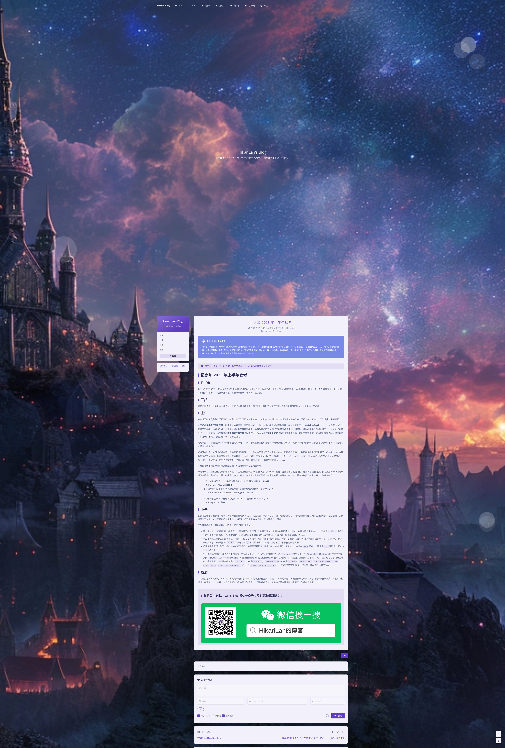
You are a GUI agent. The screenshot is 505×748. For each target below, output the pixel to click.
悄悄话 (218, 716)
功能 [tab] (183, 366)
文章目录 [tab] (163, 366)
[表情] (327, 715)
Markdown (205, 716)
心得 (161, 345)
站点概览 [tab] (174, 366)
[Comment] (498, 734)
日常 (161, 335)
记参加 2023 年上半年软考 (271, 322)
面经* (162, 349)
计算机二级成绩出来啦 (209, 737)
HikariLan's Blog (163, 5)
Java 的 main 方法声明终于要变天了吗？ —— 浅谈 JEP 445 (313, 737)
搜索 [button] (174, 356)
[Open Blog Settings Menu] (498, 740)
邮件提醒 (229, 716)
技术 (161, 340)
